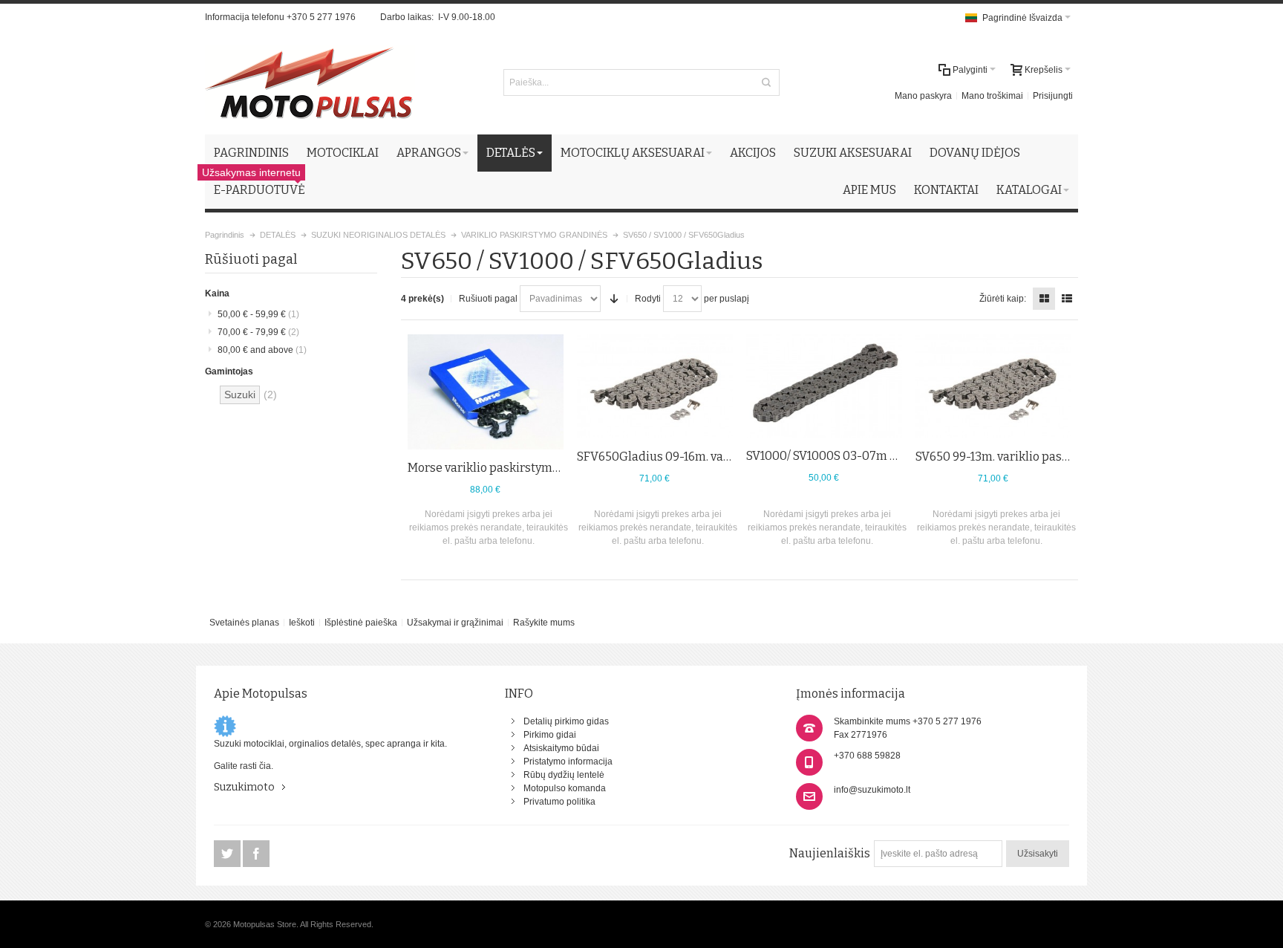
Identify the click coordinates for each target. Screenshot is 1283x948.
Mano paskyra (923, 96)
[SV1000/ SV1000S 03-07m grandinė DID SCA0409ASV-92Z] (824, 386)
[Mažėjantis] (614, 299)
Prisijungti (1053, 96)
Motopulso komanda (564, 788)
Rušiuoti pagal (488, 298)
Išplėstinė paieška (360, 622)
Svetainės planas (244, 622)
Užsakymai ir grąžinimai (455, 622)
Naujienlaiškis (829, 853)
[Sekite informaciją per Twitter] (228, 854)
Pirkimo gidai (549, 735)
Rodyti (648, 298)
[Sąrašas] (1067, 299)
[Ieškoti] (766, 82)
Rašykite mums (544, 622)
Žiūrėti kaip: (1002, 298)
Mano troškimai (992, 96)
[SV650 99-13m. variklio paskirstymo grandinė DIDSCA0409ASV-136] (993, 386)
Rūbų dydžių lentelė (563, 775)
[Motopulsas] (310, 82)
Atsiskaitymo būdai (561, 748)
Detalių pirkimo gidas (566, 721)
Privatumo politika (559, 801)
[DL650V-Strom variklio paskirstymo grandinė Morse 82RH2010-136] (486, 392)
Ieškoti (302, 622)
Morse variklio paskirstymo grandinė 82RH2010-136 (550, 468)
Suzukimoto (244, 787)
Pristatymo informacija (568, 761)
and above (262, 350)
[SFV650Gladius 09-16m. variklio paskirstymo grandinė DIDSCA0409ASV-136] (655, 386)
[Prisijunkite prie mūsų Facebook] (256, 854)
